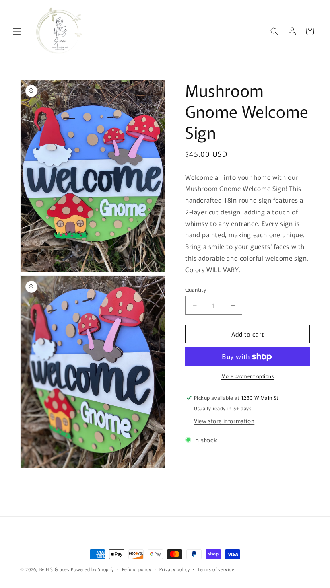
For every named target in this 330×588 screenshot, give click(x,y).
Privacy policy (174, 569)
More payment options (247, 375)
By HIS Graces (54, 569)
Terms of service (216, 569)
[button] (17, 31)
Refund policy (136, 569)
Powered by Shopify (92, 569)
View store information (224, 421)
